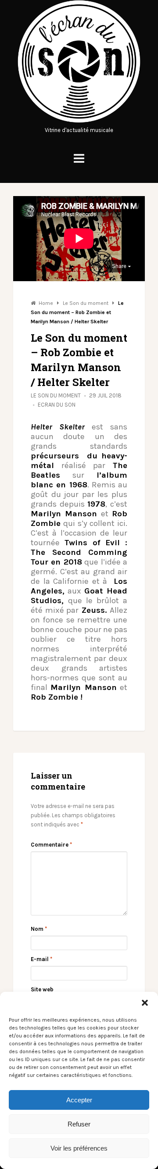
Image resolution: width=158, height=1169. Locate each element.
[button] (144, 1002)
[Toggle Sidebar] (79, 158)
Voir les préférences (79, 1148)
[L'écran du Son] (79, 121)
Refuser (79, 1124)
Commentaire (51, 844)
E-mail (41, 959)
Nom (39, 929)
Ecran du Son (56, 404)
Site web (42, 989)
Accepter (79, 1100)
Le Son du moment (56, 395)
